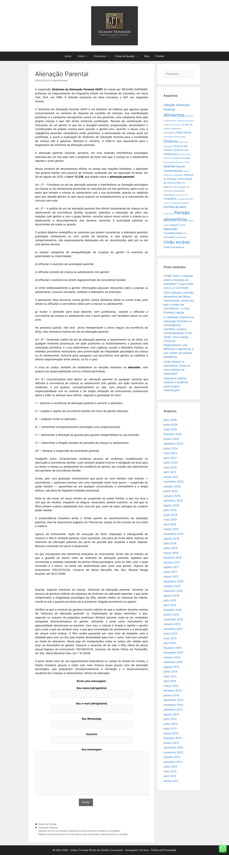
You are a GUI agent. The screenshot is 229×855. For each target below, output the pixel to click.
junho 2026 (171, 424)
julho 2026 (170, 420)
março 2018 (171, 552)
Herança (186, 171)
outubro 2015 (172, 624)
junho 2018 (170, 548)
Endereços (100, 56)
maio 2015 (170, 638)
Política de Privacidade (163, 850)
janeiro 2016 (171, 614)
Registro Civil (178, 225)
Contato (159, 56)
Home (68, 56)
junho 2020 (171, 491)
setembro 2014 (173, 662)
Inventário (170, 198)
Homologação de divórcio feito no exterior (178, 183)
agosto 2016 (171, 595)
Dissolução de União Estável (175, 137)
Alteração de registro (185, 121)
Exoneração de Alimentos (173, 162)
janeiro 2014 (171, 695)
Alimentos (174, 115)
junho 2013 (170, 723)
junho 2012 (170, 766)
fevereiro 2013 (173, 738)
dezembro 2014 (173, 652)
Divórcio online (184, 154)
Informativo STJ (182, 195)
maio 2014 (170, 676)
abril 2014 (170, 681)
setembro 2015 (173, 628)
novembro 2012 (173, 752)
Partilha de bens (175, 207)
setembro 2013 (173, 709)
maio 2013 (170, 728)
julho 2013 (170, 719)
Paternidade (168, 214)
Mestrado (176, 203)
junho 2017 (170, 571)
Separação (170, 229)
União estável (177, 241)
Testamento (180, 237)
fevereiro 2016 (173, 609)
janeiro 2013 (171, 742)
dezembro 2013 (173, 700)
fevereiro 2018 (172, 557)
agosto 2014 (171, 666)
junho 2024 (171, 448)
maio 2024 (170, 453)
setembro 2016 (173, 590)
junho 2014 (170, 671)
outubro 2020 (172, 486)
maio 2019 (170, 519)
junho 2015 (170, 633)
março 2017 (171, 576)
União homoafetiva (174, 247)
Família (187, 162)
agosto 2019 (171, 505)
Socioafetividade (173, 233)
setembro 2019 (173, 500)
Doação (186, 158)
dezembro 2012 (173, 747)
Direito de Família (47, 824)
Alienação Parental (48, 827)
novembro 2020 (174, 481)
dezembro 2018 (173, 533)
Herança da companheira (173, 175)
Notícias (185, 203)
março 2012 (171, 780)
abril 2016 (170, 605)
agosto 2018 (171, 538)
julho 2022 (170, 457)
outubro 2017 (172, 562)
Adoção (169, 105)
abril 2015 (170, 643)
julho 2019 (170, 510)
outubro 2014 (172, 657)
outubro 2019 (172, 495)
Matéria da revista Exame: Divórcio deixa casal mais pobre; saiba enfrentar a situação (83, 834)
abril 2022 (170, 472)
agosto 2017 (171, 567)
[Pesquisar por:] (179, 73)
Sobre (81, 56)
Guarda (169, 166)
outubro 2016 (172, 586)
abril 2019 (170, 524)
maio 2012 (170, 771)
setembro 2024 (173, 443)
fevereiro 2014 (173, 690)
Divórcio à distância (173, 158)
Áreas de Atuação (125, 56)
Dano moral (184, 132)
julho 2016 (170, 600)
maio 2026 (170, 429)
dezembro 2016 (173, 581)
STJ (184, 233)
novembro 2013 (173, 704)
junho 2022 (171, 462)
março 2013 (171, 733)
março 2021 (171, 476)
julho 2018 (170, 543)
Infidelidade (169, 195)
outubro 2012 (172, 757)
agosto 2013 (171, 714)
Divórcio (171, 141)
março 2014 (171, 685)
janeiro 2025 (171, 439)
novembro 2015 (173, 619)
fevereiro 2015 (172, 647)
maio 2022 (170, 467)
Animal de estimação (172, 125)
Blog (146, 56)
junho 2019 (170, 514)
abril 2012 (170, 776)
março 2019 (171, 529)
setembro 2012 (173, 761)
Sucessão (169, 237)
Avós (182, 125)
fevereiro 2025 (173, 434)
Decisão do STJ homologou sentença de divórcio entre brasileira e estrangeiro (79, 830)
